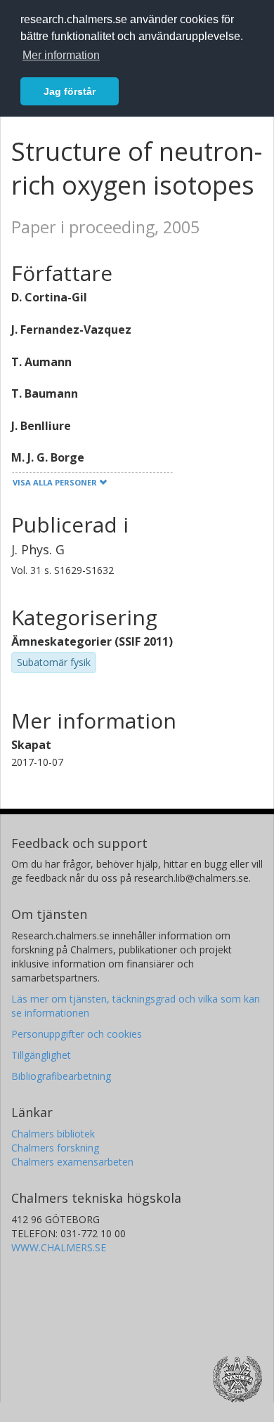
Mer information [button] (61, 55)
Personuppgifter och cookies (76, 1034)
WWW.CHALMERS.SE (58, 1247)
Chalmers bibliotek (53, 1133)
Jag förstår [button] (70, 91)
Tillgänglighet (41, 1055)
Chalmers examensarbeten (72, 1161)
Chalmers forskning (55, 1147)
